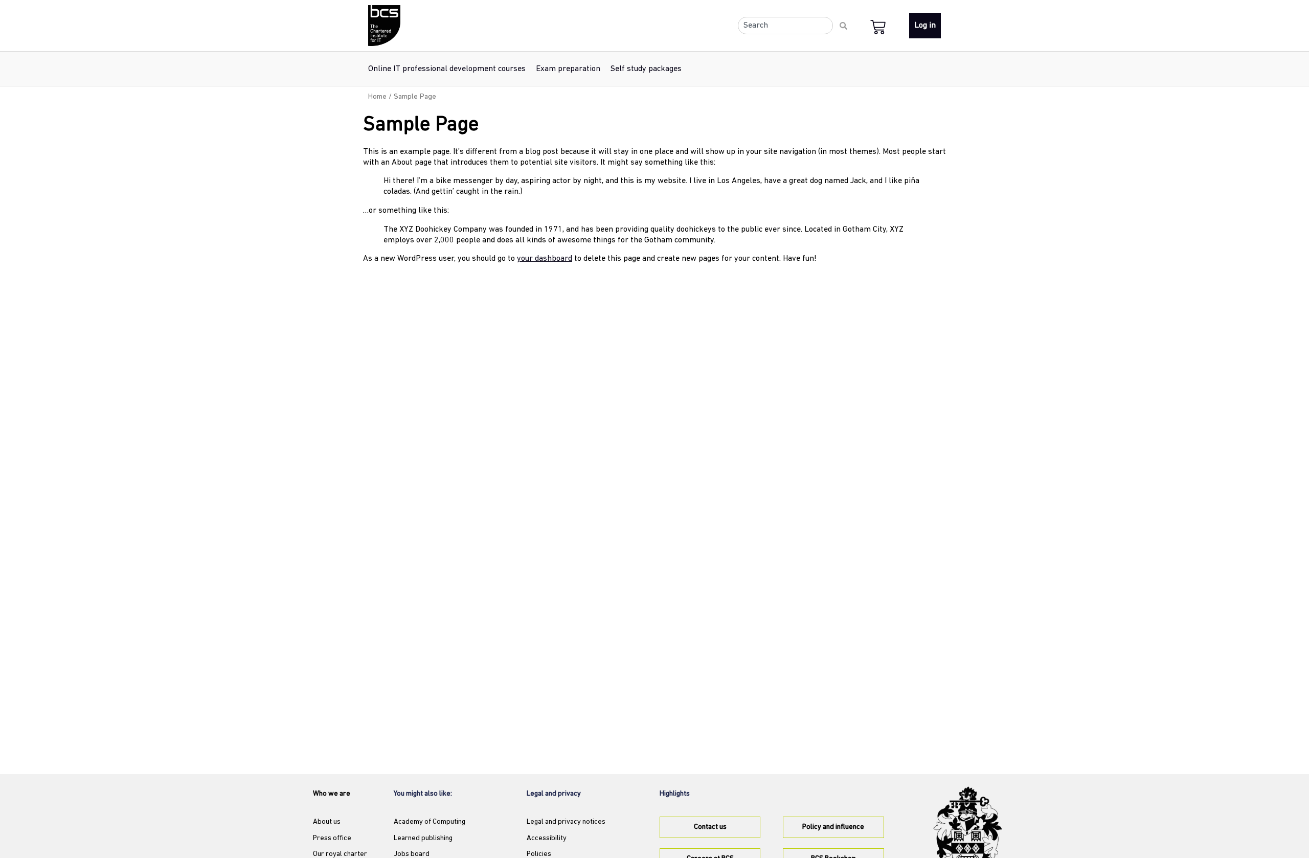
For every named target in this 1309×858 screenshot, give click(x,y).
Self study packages (646, 69)
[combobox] (785, 25)
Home (377, 97)
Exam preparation (568, 69)
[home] (384, 25)
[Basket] (880, 26)
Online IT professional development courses (447, 69)
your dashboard (544, 259)
